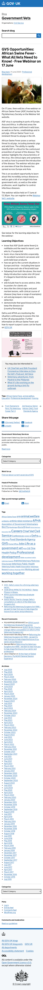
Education (6, 398)
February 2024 (10, 710)
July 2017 (7, 865)
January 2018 (9, 850)
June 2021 (8, 759)
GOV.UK (8, 327)
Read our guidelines (9, 923)
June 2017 (8, 867)
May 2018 (8, 841)
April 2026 (8, 674)
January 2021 (9, 771)
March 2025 (9, 694)
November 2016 (10, 874)
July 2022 (8, 737)
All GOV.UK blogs (10, 940)
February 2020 (10, 797)
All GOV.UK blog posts (12, 944)
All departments (9, 947)
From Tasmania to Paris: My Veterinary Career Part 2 (13, 408)
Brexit (28, 527)
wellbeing (11, 569)
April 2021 (8, 764)
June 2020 (8, 788)
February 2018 (10, 848)
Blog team (6, 72)
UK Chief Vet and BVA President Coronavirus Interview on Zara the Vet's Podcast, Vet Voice (22, 371)
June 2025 (8, 686)
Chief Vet (28, 531)
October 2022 (10, 732)
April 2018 (8, 843)
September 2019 (10, 809)
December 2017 (10, 853)
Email (26, 426)
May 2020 (8, 790)
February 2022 (10, 747)
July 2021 (8, 756)
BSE (10, 531)
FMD (7, 540)
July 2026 (8, 670)
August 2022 (9, 735)
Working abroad (32, 569)
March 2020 (9, 795)
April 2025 (8, 691)
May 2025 (8, 689)
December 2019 (10, 802)
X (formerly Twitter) (12, 422)
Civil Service (19, 23)
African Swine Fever (14, 396)
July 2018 (8, 836)
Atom (26, 503)
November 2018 (10, 829)
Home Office (13, 544)
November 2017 (10, 855)
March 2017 (8, 872)
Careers (16, 531)
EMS (39, 536)
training (35, 398)
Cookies (30, 951)
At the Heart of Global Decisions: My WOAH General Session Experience (20, 656)
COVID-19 (27, 536)
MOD (25, 549)
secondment (28, 557)
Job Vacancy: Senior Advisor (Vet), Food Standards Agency (30, 408)
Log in (6, 905)
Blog (4, 13)
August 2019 (9, 812)
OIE (29, 548)
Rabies (22, 557)
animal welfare (28, 396)
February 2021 (10, 768)
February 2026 (10, 679)
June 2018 (8, 838)
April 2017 (8, 870)
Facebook (28, 422)
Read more (6, 449)
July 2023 (8, 718)
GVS (5, 543)
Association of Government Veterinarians (20, 524)
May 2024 (8, 706)
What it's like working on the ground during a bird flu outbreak (20, 385)
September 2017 (10, 860)
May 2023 (8, 720)
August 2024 (9, 701)
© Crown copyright (22, 984)
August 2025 (9, 684)
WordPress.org (10, 912)
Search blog (8, 30)
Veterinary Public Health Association (16, 566)
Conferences (18, 536)
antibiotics (6, 521)
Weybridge (18, 569)
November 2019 (10, 804)
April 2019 (8, 817)
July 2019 (8, 814)
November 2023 (10, 713)
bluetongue (13, 527)
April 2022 (8, 742)
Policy (13, 552)
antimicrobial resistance (21, 521)
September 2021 (10, 754)
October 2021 (9, 751)
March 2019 (9, 819)
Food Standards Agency (22, 539)
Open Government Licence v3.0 (16, 962)
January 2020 (9, 800)
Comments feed (10, 910)
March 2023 (9, 725)
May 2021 (8, 761)
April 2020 (8, 792)
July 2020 (8, 785)
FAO (3, 539)
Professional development (21, 398)
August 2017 (9, 862)
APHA (37, 520)
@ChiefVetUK (24, 491)
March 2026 (9, 677)
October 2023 (10, 715)
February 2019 (10, 821)
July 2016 (8, 879)
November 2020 (10, 776)
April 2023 (8, 723)
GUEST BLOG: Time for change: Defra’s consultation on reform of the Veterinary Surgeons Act (20, 601)
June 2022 (8, 739)
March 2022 (9, 744)
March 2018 (9, 845)
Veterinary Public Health (23, 563)
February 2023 (10, 727)
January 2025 (9, 696)
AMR (19, 516)
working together (13, 573)
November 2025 (10, 682)
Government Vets (16, 18)
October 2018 (9, 831)
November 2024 (10, 698)
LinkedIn (8, 426)
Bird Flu (5, 527)
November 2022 (10, 730)
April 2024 (8, 708)
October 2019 (9, 807)
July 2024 (8, 703)
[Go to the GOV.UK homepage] (11, 3)
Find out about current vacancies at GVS (18, 475)
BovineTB (21, 527)
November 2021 (10, 749)
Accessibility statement (13, 951)
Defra (34, 535)
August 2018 (9, 833)
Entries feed (8, 908)
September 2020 (11, 780)
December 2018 (10, 826)
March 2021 (9, 766)
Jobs (22, 543)
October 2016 (9, 877)
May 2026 (8, 672)
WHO (23, 569)
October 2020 (10, 778)
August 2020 (9, 783)
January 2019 (9, 824)
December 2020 (10, 773)
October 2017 (9, 858)
